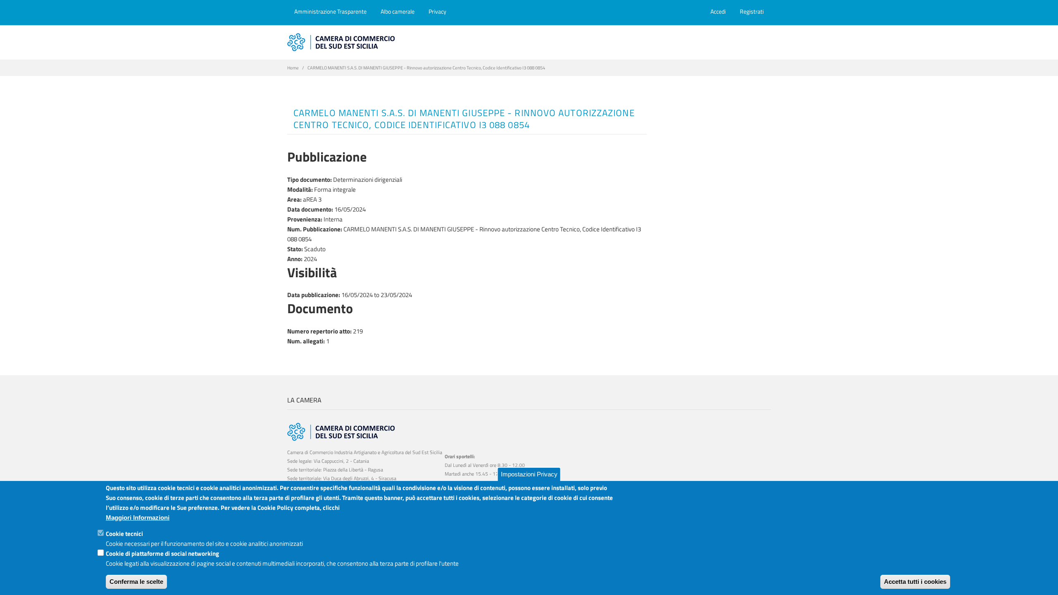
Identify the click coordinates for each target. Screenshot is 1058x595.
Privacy (437, 11)
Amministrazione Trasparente (330, 11)
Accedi (718, 11)
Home (293, 67)
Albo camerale (398, 11)
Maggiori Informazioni (137, 517)
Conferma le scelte (136, 581)
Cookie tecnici (124, 533)
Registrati (752, 11)
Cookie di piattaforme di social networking (162, 553)
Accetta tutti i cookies (915, 581)
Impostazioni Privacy (529, 474)
